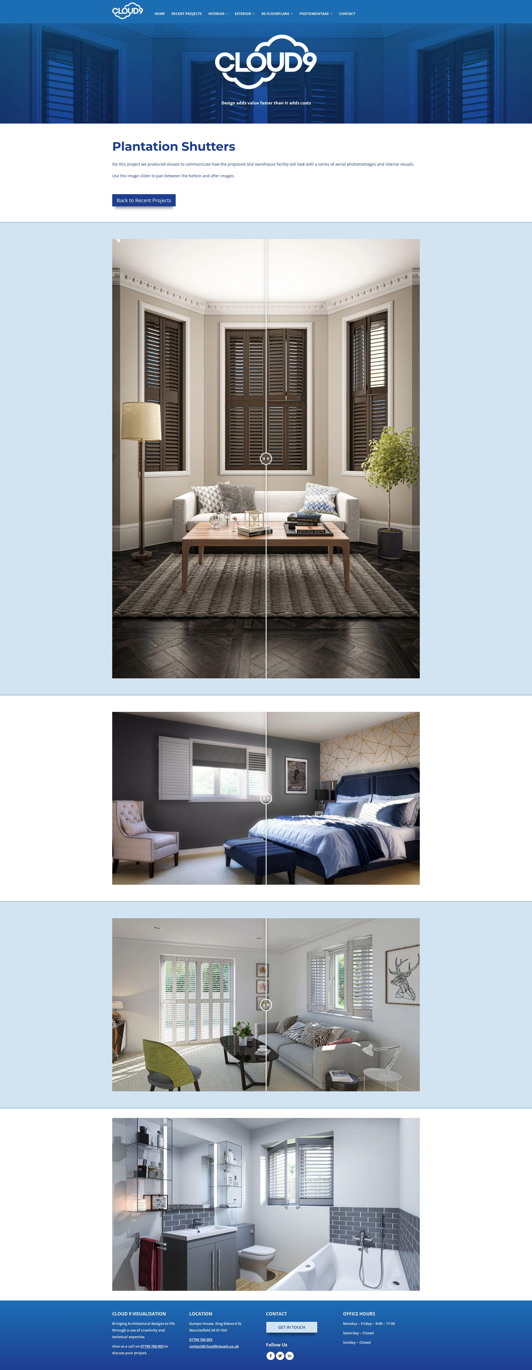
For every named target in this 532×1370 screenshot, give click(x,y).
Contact (347, 13)
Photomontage (314, 13)
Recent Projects (187, 13)
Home (160, 13)
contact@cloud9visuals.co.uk (214, 1346)
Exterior (243, 13)
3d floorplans (275, 13)
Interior (216, 13)
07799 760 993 (151, 1346)
